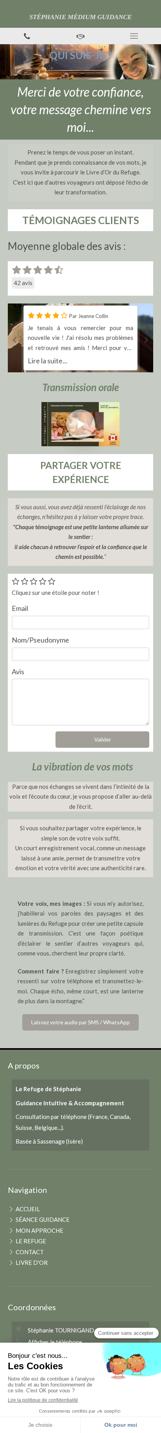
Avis (18, 671)
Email (20, 608)
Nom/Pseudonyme (40, 640)
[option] (80, 337)
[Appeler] (27, 36)
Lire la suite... (47, 360)
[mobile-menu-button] (134, 36)
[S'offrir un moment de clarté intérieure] (80, 36)
